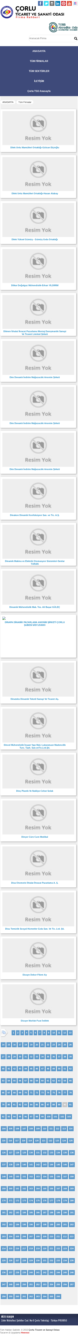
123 (57, 1140)
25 (65, 1044)
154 (44, 1176)
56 (20, 1080)
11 (59, 1032)
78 (70, 1092)
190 (65, 1212)
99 (42, 1116)
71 (31, 1092)
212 (65, 1236)
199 (51, 1224)
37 (59, 1056)
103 (69, 1116)
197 (38, 1224)
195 (24, 1224)
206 (24, 1236)
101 (55, 1116)
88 (53, 1104)
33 (37, 1056)
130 (31, 1152)
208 (38, 1236)
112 (57, 1128)
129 (24, 1152)
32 (31, 1056)
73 (42, 1092)
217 (24, 1248)
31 (25, 1056)
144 (51, 1164)
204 (10, 1236)
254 (51, 1284)
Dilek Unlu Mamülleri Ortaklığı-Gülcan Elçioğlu (34, 147)
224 (72, 1248)
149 (10, 1176)
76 (59, 1092)
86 (42, 1104)
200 (58, 1224)
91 (70, 1104)
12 (64, 1032)
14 (3, 1044)
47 (42, 1068)
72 (37, 1092)
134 (58, 1152)
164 (38, 1188)
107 (24, 1128)
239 (24, 1272)
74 (48, 1092)
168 (65, 1188)
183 (17, 1212)
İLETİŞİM (39, 81)
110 (44, 1128)
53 (3, 1080)
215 (10, 1248)
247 (4, 1284)
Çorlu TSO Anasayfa (39, 91)
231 (44, 1260)
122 (50, 1140)
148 (4, 1176)
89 (59, 1104)
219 (38, 1248)
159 (4, 1188)
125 (71, 1140)
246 (72, 1272)
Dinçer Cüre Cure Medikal (34, 837)
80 (9, 1104)
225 (4, 1260)
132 (44, 1152)
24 (59, 1044)
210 (51, 1236)
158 (72, 1176)
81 (14, 1104)
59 (37, 1080)
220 (44, 1248)
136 (72, 1152)
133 (51, 1152)
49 (53, 1068)
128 (17, 1152)
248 (10, 1284)
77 (65, 1092)
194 (17, 1224)
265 (51, 1296)
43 (20, 1068)
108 (31, 1128)
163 (31, 1188)
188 (51, 1212)
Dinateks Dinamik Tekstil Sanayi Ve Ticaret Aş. (35, 699)
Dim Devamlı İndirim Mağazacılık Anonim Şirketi (35, 377)
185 (31, 1212)
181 (4, 1212)
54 (9, 1080)
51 (65, 1068)
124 (64, 1140)
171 (10, 1200)
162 (24, 1188)
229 (31, 1260)
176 (44, 1200)
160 (10, 1188)
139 (17, 1164)
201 (65, 1224)
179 (65, 1200)
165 (44, 1188)
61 (48, 1080)
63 (59, 1080)
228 (24, 1260)
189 (58, 1212)
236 (4, 1272)
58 (31, 1080)
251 (31, 1284)
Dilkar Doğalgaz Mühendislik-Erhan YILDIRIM (34, 285)
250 (24, 1284)
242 (44, 1272)
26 (70, 1044)
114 (70, 1128)
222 (58, 1248)
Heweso (25, 1332)
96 (25, 1116)
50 (59, 1068)
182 (10, 1212)
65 (70, 1080)
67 (9, 1092)
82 (20, 1104)
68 (14, 1092)
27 (3, 1056)
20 (37, 1044)
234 (65, 1260)
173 (24, 1200)
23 (53, 1044)
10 (53, 1032)
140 (24, 1164)
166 (51, 1188)
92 (3, 1116)
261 (24, 1296)
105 (10, 1128)
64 (65, 1080)
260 (17, 1296)
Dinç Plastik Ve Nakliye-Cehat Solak (34, 791)
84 (31, 1104)
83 (25, 1104)
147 (72, 1164)
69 (20, 1092)
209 (44, 1236)
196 (31, 1224)
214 (4, 1248)
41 (9, 1068)
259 (10, 1296)
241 (38, 1272)
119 (30, 1140)
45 (31, 1068)
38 (65, 1056)
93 (9, 1116)
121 (43, 1140)
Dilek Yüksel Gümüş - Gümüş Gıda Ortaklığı (35, 239)
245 (65, 1272)
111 (51, 1128)
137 (4, 1164)
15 (9, 1044)
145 (58, 1164)
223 (65, 1248)
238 (17, 1272)
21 (42, 1044)
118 (23, 1140)
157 (65, 1176)
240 (31, 1272)
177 (51, 1200)
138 (10, 1164)
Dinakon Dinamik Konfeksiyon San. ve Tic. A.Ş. (34, 515)
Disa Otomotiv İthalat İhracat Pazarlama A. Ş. (34, 883)
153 (38, 1176)
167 (58, 1188)
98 (37, 1116)
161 (17, 1188)
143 (44, 1164)
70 (25, 1092)
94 (14, 1116)
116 (10, 1140)
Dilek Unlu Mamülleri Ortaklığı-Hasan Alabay (35, 193)
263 (38, 1296)
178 (58, 1200)
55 (14, 1080)
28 (9, 1056)
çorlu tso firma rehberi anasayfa (32, 12)
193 (10, 1224)
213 (71, 1236)
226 (10, 1260)
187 (44, 1212)
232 (51, 1260)
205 (17, 1236)
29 (14, 1056)
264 (44, 1296)
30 (20, 1056)
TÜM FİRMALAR (39, 61)
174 (31, 1200)
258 (4, 1296)
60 (42, 1080)
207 (31, 1236)
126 (4, 1152)
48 (48, 1068)
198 (44, 1224)
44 (25, 1068)
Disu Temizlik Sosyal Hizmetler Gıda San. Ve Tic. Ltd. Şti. (34, 929)
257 (72, 1284)
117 (17, 1140)
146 (65, 1164)
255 (58, 1284)
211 (58, 1236)
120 (37, 1140)
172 (17, 1200)
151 (24, 1176)
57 (25, 1080)
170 (4, 1200)
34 (42, 1056)
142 (38, 1164)
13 (70, 1032)
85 (37, 1104)
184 (24, 1212)
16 (14, 1044)
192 (4, 1224)
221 (51, 1248)
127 (10, 1152)
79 (3, 1104)
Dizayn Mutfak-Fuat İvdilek (35, 1020)
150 (17, 1176)
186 (38, 1212)
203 (4, 1236)
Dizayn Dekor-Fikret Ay (35, 975)
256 (65, 1284)
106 (17, 1128)
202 (72, 1224)
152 (31, 1176)
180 (72, 1200)
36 (53, 1056)
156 (58, 1176)
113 (64, 1128)
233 (58, 1260)
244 (58, 1272)
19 (31, 1044)
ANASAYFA (39, 51)
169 (72, 1188)
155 (51, 1176)
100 (48, 1116)
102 (62, 1116)
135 (65, 1152)
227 (17, 1260)
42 (14, 1068)
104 (4, 1128)
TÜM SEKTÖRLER (39, 71)
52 (70, 1068)
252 (38, 1284)
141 (31, 1164)
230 (38, 1260)
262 (31, 1296)
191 (72, 1212)
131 (38, 1152)
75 (53, 1092)
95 (20, 1116)
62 (53, 1080)
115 (3, 1140)
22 (48, 1044)
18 (25, 1044)
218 (31, 1248)
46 (37, 1068)
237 (10, 1272)
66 (3, 1092)
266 (58, 1296)
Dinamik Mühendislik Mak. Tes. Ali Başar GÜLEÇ (34, 607)
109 (38, 1128)
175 (38, 1200)
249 (17, 1284)
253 (44, 1284)
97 (31, 1116)
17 (20, 1044)
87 (48, 1104)
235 (72, 1260)
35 (48, 1056)
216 (17, 1248)
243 (51, 1272)
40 (3, 1068)
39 (70, 1056)
